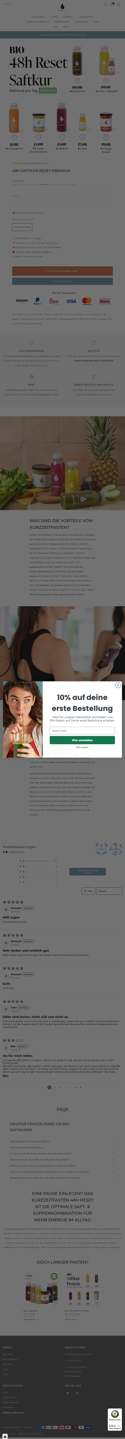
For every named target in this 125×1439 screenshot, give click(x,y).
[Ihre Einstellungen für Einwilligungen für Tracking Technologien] (5, 1436)
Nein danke (82, 747)
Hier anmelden (82, 740)
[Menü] (120, 1410)
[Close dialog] (118, 685)
